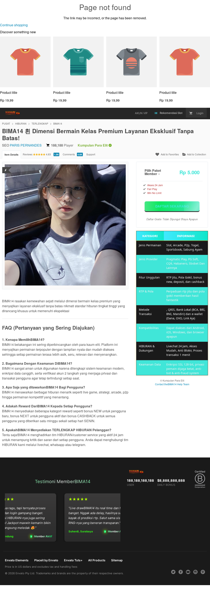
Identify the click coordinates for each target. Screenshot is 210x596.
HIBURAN (20, 123)
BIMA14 (57, 123)
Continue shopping (14, 25)
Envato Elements (17, 560)
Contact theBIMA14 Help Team (172, 384)
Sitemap (117, 560)
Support (90, 154)
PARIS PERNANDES (26, 145)
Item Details (11, 154)
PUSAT (6, 123)
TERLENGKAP (40, 123)
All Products (96, 560)
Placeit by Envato (46, 560)
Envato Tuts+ (73, 560)
